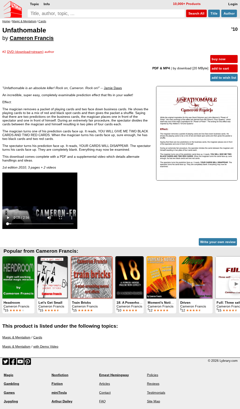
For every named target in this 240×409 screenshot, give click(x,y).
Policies (152, 375)
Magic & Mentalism (16, 337)
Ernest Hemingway (114, 375)
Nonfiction (60, 375)
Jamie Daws (113, 88)
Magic (8, 375)
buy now (218, 59)
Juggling (11, 401)
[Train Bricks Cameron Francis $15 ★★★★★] (91, 277)
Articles (104, 383)
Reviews (153, 383)
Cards (37, 337)
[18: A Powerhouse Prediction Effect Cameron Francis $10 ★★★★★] (129, 277)
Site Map (153, 401)
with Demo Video (45, 346)
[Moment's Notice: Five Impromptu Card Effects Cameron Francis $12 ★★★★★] (161, 277)
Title (214, 13)
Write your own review (218, 242)
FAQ (102, 401)
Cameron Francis (32, 38)
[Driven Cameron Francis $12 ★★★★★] (196, 277)
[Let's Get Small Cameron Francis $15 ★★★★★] (52, 277)
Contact (105, 392)
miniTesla (59, 392)
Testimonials (156, 392)
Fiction (57, 383)
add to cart (220, 68)
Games (9, 392)
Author (229, 13)
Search (196, 13)
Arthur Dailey (62, 401)
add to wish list (224, 77)
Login (233, 4)
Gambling (11, 383)
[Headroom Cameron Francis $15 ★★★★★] (18, 277)
